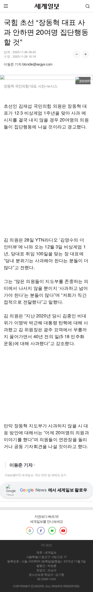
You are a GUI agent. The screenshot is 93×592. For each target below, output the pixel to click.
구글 (29, 530)
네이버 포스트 (52, 530)
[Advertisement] (46, 183)
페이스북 (41, 530)
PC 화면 (46, 545)
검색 (87, 6)
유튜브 (63, 530)
